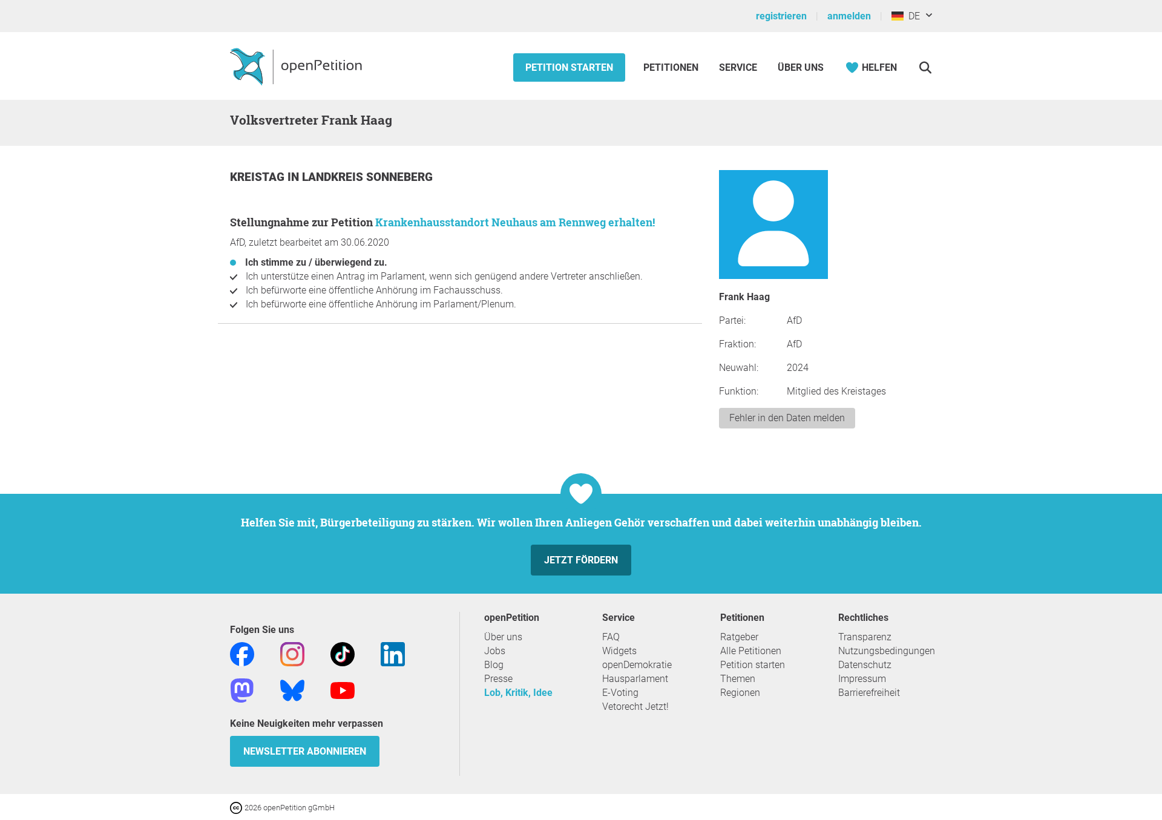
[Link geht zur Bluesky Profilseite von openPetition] (292, 689)
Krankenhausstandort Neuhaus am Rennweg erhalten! (515, 222)
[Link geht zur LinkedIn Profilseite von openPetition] (393, 653)
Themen (737, 678)
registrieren (781, 16)
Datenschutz (864, 665)
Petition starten (569, 67)
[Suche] (925, 67)
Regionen (740, 692)
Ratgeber (739, 637)
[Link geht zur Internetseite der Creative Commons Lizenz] (237, 807)
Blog (494, 665)
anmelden (849, 16)
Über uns (503, 637)
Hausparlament (635, 678)
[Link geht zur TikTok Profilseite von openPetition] (342, 653)
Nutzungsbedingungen (886, 651)
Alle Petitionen (750, 651)
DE (912, 16)
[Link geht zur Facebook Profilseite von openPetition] (242, 653)
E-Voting (620, 692)
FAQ (611, 637)
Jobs (494, 651)
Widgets (619, 651)
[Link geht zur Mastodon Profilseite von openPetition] (242, 689)
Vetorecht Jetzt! (635, 706)
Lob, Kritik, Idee (518, 692)
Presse (498, 678)
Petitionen (672, 67)
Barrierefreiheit (869, 692)
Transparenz (864, 637)
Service (738, 67)
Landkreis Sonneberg (367, 177)
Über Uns (801, 67)
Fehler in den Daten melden (787, 418)
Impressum (862, 678)
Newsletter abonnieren (304, 751)
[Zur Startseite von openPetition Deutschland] (297, 66)
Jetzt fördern (581, 560)
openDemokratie (637, 665)
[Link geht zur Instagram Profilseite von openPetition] (292, 653)
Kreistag (258, 177)
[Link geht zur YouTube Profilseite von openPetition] (342, 689)
